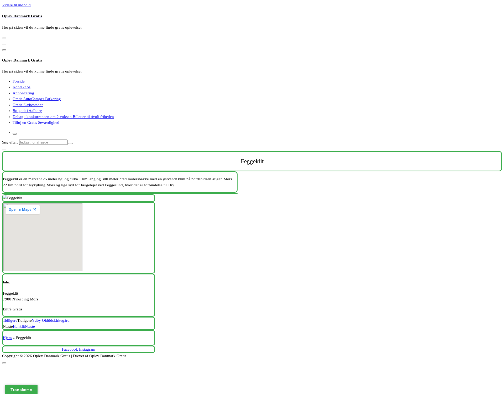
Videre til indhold (16, 5)
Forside (19, 81)
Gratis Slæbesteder (28, 105)
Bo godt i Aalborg (27, 111)
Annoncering (23, 93)
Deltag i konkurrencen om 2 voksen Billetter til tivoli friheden (63, 117)
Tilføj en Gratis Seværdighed (36, 122)
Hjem (7, 338)
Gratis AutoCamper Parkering (37, 99)
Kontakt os (21, 87)
